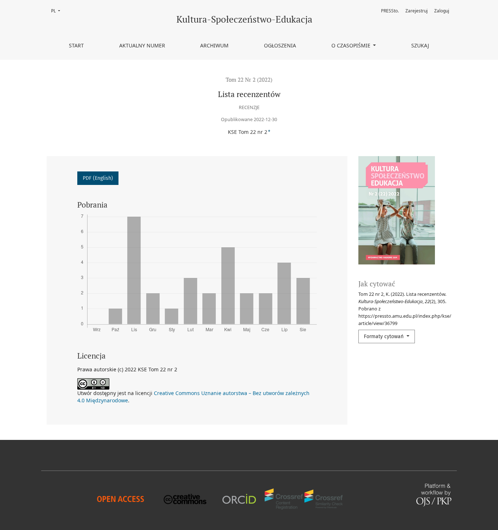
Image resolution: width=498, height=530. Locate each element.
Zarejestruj (416, 11)
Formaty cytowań (384, 336)
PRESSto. (390, 11)
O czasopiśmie (351, 45)
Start (76, 45)
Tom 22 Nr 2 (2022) (249, 79)
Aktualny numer (142, 45)
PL (58, 10)
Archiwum (214, 45)
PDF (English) (98, 178)
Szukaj (420, 45)
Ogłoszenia (280, 45)
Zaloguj (441, 11)
